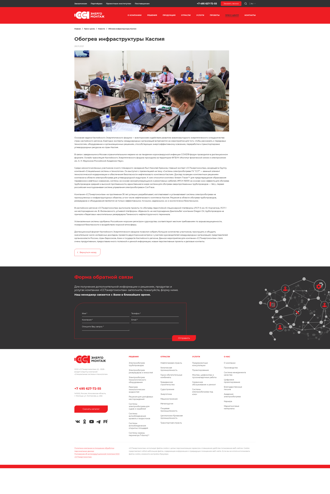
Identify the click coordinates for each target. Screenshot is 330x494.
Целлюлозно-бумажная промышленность (171, 417)
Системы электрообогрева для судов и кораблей (139, 406)
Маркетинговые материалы (231, 407)
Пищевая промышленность (168, 409)
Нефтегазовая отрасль (171, 363)
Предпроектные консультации (200, 364)
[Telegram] (98, 421)
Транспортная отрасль (171, 423)
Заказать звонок (231, 3)
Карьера (228, 401)
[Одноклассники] (84, 421)
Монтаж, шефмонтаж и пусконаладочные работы (204, 376)
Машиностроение (169, 399)
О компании (230, 363)
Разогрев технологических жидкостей (137, 389)
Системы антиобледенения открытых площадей (138, 425)
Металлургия (166, 404)
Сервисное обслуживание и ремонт (204, 383)
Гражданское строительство (167, 383)
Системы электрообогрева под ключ (202, 391)
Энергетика (166, 394)
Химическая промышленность (168, 369)
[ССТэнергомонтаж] (89, 18)
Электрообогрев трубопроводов (137, 364)
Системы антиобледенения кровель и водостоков (139, 416)
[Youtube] (91, 421)
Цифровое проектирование (232, 381)
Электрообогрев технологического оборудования (137, 379)
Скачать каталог (91, 409)
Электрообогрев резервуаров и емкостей (141, 371)
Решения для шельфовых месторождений (141, 398)
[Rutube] (105, 421)
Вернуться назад (88, 252)
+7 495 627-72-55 (207, 3)
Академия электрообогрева (232, 395)
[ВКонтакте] (77, 421)
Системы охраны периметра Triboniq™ (139, 434)
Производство (231, 368)
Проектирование (200, 370)
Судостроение (167, 389)
